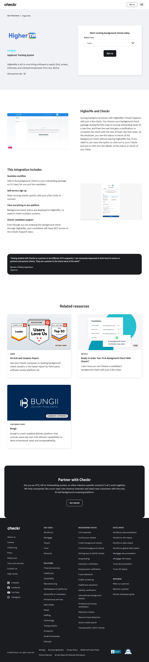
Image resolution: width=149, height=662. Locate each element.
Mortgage (48, 537)
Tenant (47, 543)
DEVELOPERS (118, 528)
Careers (10, 542)
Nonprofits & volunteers (55, 594)
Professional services (53, 599)
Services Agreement (56, 650)
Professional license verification (87, 605)
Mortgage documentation (124, 553)
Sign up (110, 53)
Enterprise (48, 631)
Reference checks (86, 612)
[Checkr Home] (10, 4)
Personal (48, 553)
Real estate (49, 604)
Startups (48, 641)
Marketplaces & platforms (55, 589)
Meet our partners (121, 583)
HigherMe (26, 15)
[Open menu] (142, 4)
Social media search (87, 622)
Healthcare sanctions (88, 585)
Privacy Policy (72, 650)
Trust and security (15, 563)
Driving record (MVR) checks (91, 553)
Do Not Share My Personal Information (70, 655)
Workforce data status (123, 543)
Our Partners (13, 15)
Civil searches (84, 532)
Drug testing (83, 558)
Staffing (47, 615)
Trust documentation (122, 564)
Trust (46, 548)
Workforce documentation (125, 532)
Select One (89, 37)
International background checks (89, 597)
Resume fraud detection (89, 617)
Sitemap (42, 650)
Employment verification (89, 569)
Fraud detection (85, 574)
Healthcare (49, 573)
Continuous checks (87, 537)
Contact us (12, 568)
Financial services (52, 568)
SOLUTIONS (48, 563)
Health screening (86, 579)
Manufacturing (50, 583)
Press (9, 552)
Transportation (50, 625)
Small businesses (52, 636)
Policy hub (12, 558)
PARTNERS (117, 579)
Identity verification (87, 590)
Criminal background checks (91, 548)
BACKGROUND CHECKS (87, 528)
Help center (12, 573)
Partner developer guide (123, 594)
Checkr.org (12, 547)
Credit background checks (90, 543)
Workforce (48, 532)
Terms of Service (45, 655)
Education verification (88, 564)
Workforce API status (122, 537)
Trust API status (120, 569)
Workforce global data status (126, 548)
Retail (46, 610)
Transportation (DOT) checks (91, 627)
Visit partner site (14, 73)
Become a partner (121, 589)
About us (11, 537)
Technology (49, 620)
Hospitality (49, 578)
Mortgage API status (122, 558)
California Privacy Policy (89, 650)
